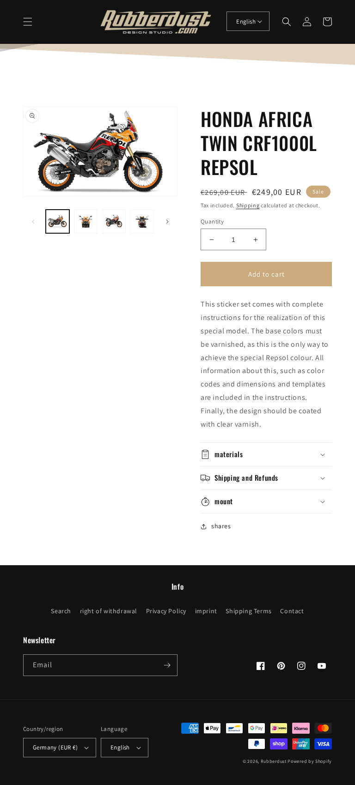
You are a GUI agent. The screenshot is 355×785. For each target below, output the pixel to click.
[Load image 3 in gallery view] (114, 221)
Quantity (212, 221)
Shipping (248, 205)
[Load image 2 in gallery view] (86, 221)
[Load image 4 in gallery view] (142, 221)
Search (61, 611)
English (246, 21)
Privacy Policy (166, 611)
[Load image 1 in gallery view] (57, 221)
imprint (206, 611)
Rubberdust (274, 761)
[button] (28, 22)
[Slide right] (167, 221)
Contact (292, 611)
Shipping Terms (248, 611)
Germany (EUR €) (55, 747)
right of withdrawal (108, 611)
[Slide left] (33, 221)
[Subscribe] (167, 665)
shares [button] (221, 526)
